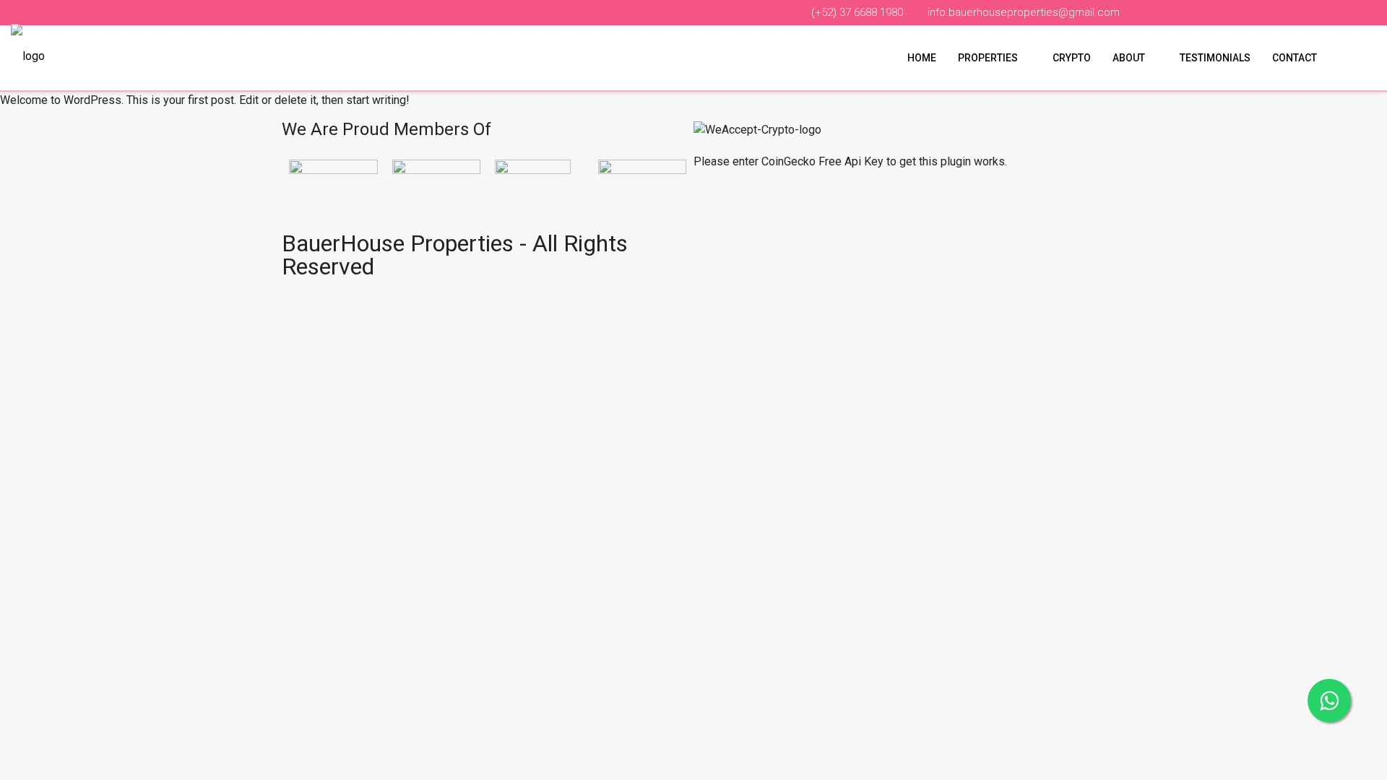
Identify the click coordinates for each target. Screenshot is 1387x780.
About (1128, 58)
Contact (1294, 58)
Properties (988, 58)
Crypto (1072, 58)
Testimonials (1215, 58)
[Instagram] (790, 250)
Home (921, 58)
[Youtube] (751, 250)
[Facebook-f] (712, 250)
